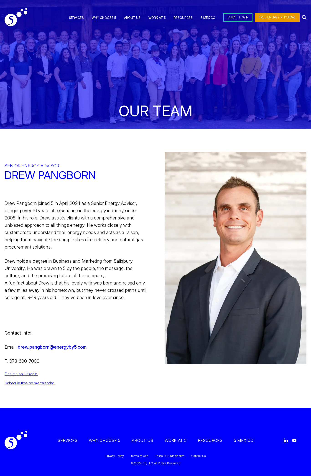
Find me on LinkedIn (21, 374)
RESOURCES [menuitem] (183, 18)
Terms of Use (139, 456)
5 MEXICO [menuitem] (208, 18)
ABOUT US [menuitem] (132, 18)
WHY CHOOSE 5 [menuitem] (104, 18)
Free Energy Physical (277, 17)
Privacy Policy (114, 456)
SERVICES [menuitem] (76, 18)
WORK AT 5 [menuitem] (157, 18)
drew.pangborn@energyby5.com (52, 347)
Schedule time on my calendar (30, 383)
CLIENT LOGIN (237, 17)
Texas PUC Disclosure (169, 456)
